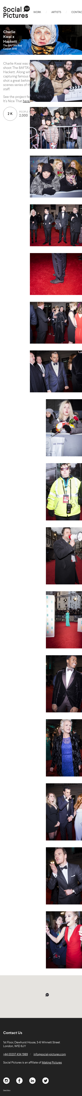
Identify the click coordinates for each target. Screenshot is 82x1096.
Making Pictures (52, 1062)
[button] (47, 994)
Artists (56, 12)
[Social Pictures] (16, 17)
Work (37, 12)
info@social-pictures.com (50, 1054)
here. (26, 101)
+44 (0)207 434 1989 (15, 1054)
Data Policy (6, 1090)
